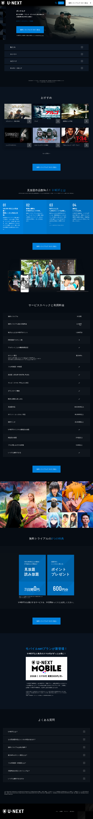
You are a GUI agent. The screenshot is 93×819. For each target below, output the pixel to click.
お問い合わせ (72, 811)
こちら (42, 35)
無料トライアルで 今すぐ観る (78, 3)
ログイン (61, 3)
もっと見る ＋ (46, 153)
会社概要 (61, 811)
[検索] (55, 2)
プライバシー (66, 811)
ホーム (57, 811)
